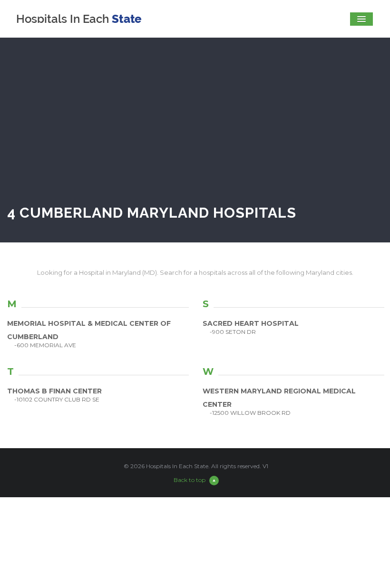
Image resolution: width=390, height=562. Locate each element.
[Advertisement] (195, 130)
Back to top (189, 479)
